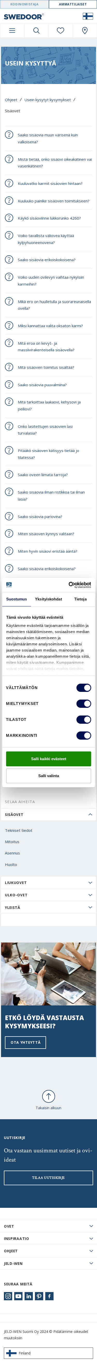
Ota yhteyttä (25, 1042)
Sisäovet (14, 814)
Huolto (11, 864)
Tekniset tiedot (18, 830)
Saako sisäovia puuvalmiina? (42, 384)
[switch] (83, 704)
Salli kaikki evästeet (48, 759)
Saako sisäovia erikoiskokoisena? (47, 259)
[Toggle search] (36, 30)
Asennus (12, 852)
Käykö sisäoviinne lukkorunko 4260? (49, 218)
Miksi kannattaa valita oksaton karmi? (50, 325)
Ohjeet (11, 99)
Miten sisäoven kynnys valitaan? (46, 533)
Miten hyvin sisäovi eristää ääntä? (47, 551)
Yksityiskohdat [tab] (48, 599)
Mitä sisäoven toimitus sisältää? (46, 367)
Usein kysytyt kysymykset (47, 99)
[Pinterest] (39, 1296)
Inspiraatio (16, 1238)
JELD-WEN (13, 1263)
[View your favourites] (60, 30)
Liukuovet (16, 882)
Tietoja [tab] (80, 599)
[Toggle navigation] (12, 30)
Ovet (9, 1226)
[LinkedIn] (29, 1296)
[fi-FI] (88, 16)
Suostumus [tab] (16, 599)
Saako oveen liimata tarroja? (43, 474)
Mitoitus (12, 841)
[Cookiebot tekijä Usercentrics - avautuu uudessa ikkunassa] (69, 585)
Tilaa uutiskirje (48, 1177)
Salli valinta (48, 776)
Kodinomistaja (24, 4)
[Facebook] (49, 1296)
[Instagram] (8, 1296)
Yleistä (12, 907)
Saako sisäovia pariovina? (40, 516)
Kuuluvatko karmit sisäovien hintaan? (50, 183)
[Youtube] (18, 1296)
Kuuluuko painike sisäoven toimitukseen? (53, 200)
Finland (25, 1353)
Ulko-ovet (16, 894)
